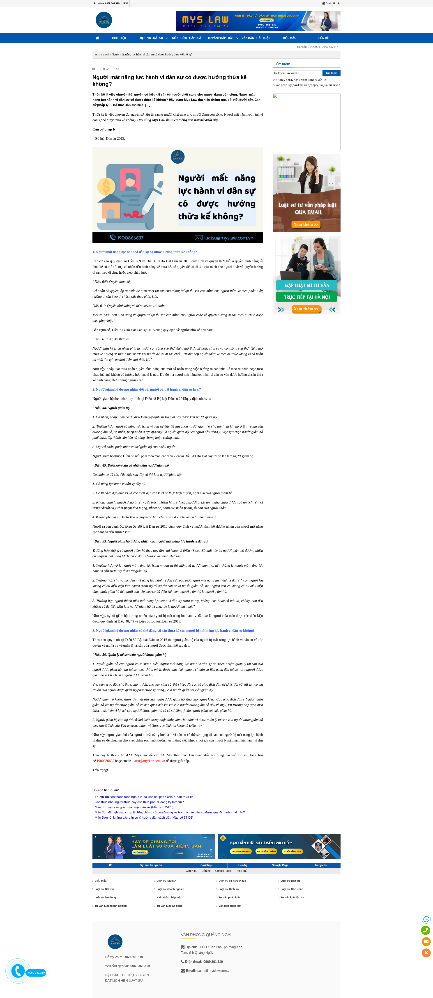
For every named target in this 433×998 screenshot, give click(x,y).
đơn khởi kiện (301, 85)
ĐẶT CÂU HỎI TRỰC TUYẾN (127, 975)
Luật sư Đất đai (104, 889)
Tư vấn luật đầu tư (292, 897)
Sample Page (280, 865)
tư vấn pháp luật (282, 85)
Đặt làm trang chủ (151, 865)
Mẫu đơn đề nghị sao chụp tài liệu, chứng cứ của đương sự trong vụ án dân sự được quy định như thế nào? (170, 812)
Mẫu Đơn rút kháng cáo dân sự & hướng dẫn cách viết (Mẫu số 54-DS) (144, 817)
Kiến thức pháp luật (187, 38)
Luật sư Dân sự (290, 880)
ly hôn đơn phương (302, 80)
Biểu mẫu (289, 38)
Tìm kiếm (331, 73)
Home (97, 38)
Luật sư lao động (105, 897)
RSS (125, 3)
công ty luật (316, 85)
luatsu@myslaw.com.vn (148, 761)
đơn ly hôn (284, 80)
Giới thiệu (119, 38)
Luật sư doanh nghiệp (170, 889)
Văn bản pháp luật (256, 38)
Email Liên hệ (332, 3)
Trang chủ (103, 54)
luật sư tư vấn (332, 85)
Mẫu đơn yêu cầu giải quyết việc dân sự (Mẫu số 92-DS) (134, 807)
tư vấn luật (321, 80)
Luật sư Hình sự (229, 889)
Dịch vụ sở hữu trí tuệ (232, 880)
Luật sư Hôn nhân (292, 889)
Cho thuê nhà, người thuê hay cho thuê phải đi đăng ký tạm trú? (139, 802)
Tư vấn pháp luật (221, 38)
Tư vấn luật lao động (169, 905)
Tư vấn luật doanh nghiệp (110, 905)
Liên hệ (323, 38)
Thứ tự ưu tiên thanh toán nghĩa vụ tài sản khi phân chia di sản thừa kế (144, 797)
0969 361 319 (133, 957)
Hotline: (108, 3)
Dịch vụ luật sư (151, 38)
